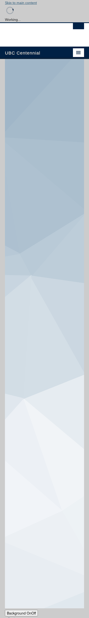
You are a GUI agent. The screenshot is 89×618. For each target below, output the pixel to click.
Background (21, 613)
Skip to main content (21, 3)
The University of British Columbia (32, 32)
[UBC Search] (78, 28)
